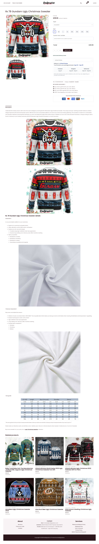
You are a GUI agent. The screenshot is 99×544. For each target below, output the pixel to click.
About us (20, 524)
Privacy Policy (78, 530)
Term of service (79, 528)
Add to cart (68, 50)
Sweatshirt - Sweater (74, 81)
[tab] (8, 107)
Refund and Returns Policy (78, 524)
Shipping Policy (79, 526)
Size (54, 29)
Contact (20, 528)
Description (8, 107)
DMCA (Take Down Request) (79, 532)
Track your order (20, 526)
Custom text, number (59, 35)
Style (54, 21)
